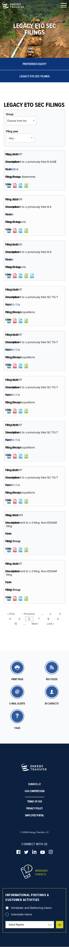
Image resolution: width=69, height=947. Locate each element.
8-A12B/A (12, 169)
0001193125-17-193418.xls (26, 366)
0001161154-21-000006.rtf (20, 276)
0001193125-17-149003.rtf (20, 185)
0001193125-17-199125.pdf (15, 456)
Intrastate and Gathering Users (31, 908)
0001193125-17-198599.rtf (20, 411)
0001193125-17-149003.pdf (15, 185)
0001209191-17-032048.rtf (20, 598)
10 (15, 624)
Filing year (12, 131)
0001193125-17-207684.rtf (20, 501)
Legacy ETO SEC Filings (35, 76)
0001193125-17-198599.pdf (15, 411)
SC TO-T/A (13, 304)
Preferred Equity (34, 64)
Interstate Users (21, 914)
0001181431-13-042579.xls (26, 550)
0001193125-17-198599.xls (26, 411)
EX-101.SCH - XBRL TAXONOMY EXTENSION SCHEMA (32, 276)
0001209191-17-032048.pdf (15, 598)
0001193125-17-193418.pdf (15, 366)
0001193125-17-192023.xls (26, 321)
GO (59, 925)
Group (9, 114)
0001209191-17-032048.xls (26, 598)
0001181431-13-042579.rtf (20, 550)
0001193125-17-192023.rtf (20, 321)
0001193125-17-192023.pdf (15, 321)
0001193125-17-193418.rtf (20, 366)
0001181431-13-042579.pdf (15, 550)
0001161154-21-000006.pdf (15, 276)
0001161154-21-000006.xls (26, 276)
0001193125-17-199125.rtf (20, 456)
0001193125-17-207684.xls (26, 501)
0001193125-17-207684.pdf (15, 501)
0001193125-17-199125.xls (26, 456)
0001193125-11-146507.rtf (20, 230)
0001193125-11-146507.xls (26, 230)
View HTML (9, 185)
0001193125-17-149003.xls (26, 185)
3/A (8, 533)
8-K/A (9, 214)
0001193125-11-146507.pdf (15, 230)
